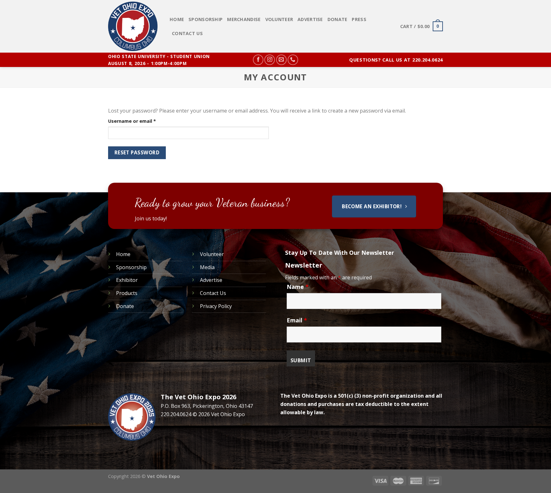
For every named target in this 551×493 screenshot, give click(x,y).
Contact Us (187, 33)
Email (297, 320)
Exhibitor (127, 279)
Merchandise (244, 19)
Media (207, 267)
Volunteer (279, 19)
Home (177, 19)
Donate (337, 19)
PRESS (359, 19)
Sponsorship (205, 19)
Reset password (137, 152)
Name (298, 286)
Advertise (310, 19)
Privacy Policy (216, 306)
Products (126, 293)
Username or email (142, 121)
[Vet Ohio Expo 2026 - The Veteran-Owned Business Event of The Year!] (134, 26)
